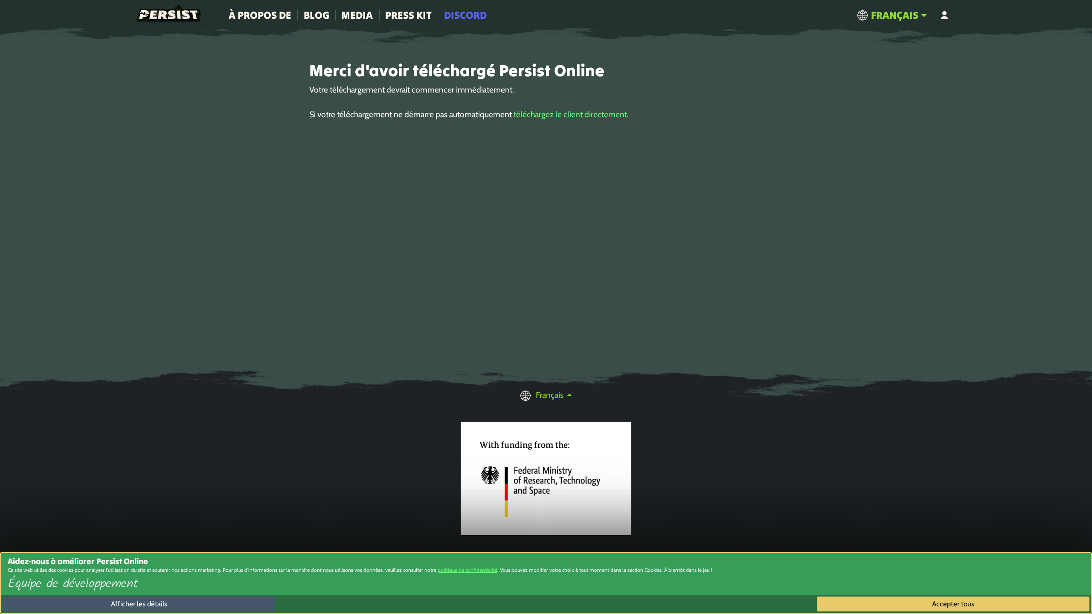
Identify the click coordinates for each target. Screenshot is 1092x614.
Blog (316, 15)
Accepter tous (953, 604)
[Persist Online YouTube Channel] (1073, 257)
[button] (892, 15)
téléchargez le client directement (570, 114)
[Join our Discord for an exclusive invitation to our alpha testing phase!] (1073, 237)
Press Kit (408, 15)
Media (357, 15)
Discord (465, 15)
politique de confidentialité (467, 570)
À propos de (260, 15)
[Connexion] (944, 15)
